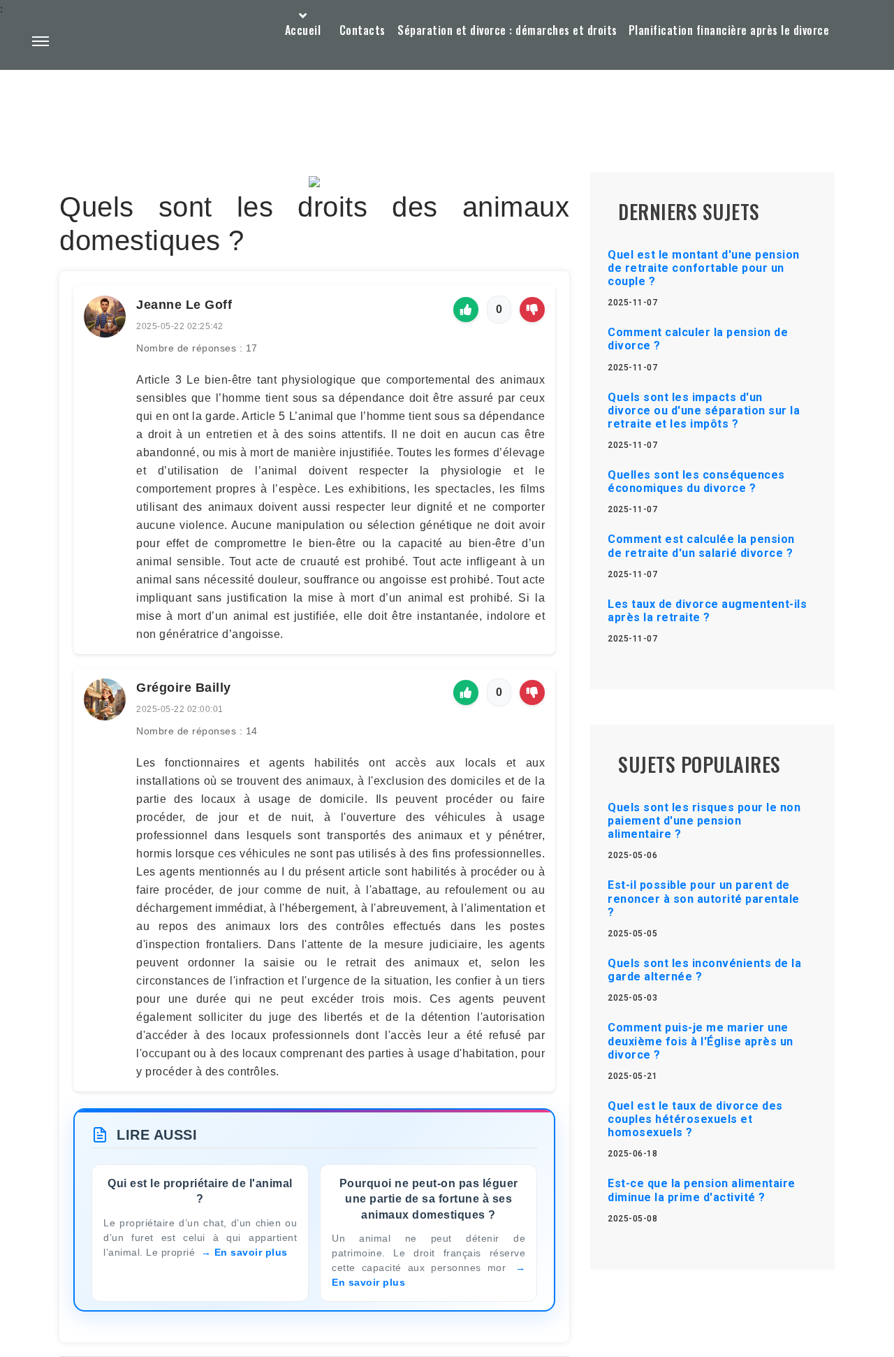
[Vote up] (465, 309)
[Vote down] (532, 309)
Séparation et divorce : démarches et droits (507, 30)
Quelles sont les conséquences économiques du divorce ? (696, 481)
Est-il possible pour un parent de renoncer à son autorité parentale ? (704, 898)
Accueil (303, 30)
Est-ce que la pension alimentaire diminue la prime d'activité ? (702, 1190)
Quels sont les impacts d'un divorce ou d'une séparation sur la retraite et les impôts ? (704, 410)
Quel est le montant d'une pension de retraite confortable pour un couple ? (704, 268)
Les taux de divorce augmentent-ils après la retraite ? (707, 610)
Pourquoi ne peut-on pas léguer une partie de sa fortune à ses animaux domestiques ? (428, 1199)
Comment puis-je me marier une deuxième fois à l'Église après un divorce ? (700, 1041)
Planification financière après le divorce (729, 30)
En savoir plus (251, 1252)
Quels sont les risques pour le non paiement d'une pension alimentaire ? (704, 821)
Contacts (362, 30)
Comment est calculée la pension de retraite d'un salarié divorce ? (701, 545)
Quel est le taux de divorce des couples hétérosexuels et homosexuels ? (695, 1119)
